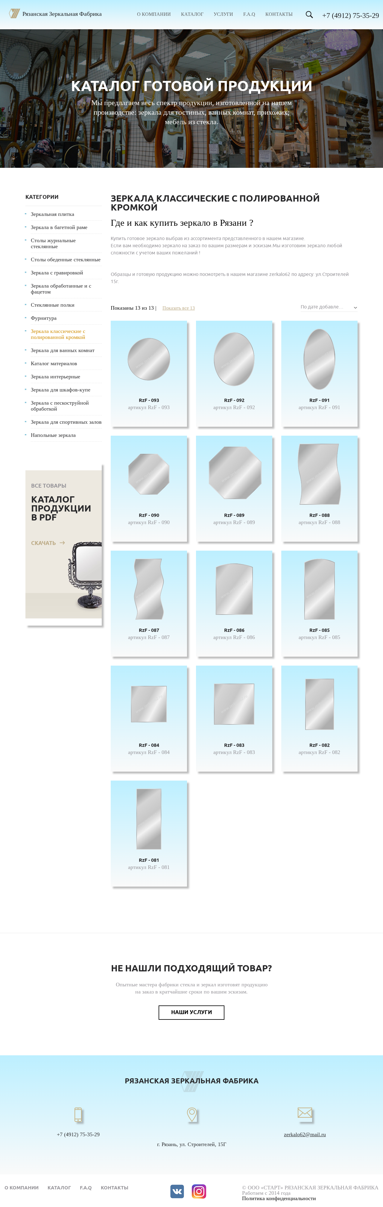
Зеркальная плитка (52, 214)
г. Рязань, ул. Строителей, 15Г (191, 1144)
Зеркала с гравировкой (57, 273)
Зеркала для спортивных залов (66, 422)
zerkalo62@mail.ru (305, 1134)
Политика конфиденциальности (279, 1198)
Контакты (279, 14)
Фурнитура (44, 318)
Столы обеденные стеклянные (66, 259)
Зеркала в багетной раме (59, 227)
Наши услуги (191, 1012)
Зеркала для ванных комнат (63, 350)
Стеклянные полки (53, 305)
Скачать (43, 543)
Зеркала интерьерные (55, 377)
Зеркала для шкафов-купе (60, 390)
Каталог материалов (54, 363)
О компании (154, 14)
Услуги (223, 14)
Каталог (192, 14)
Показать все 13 (178, 308)
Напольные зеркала (53, 435)
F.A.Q (249, 14)
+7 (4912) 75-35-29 (350, 15)
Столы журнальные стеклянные (53, 243)
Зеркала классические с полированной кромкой (58, 334)
